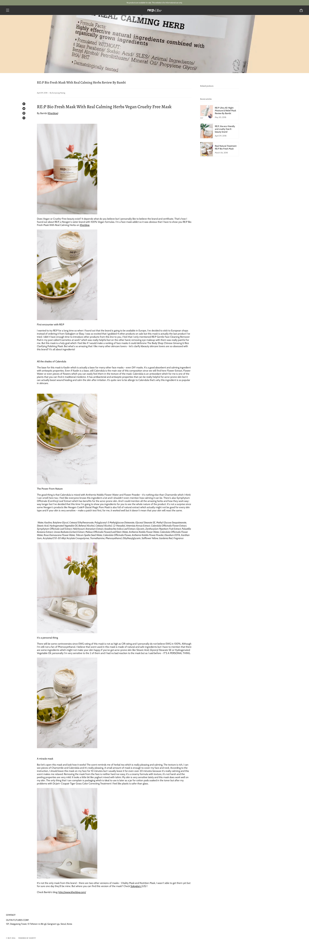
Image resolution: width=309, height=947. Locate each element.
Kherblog (53, 113)
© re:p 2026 (10, 938)
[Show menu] (8, 10)
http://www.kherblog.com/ (72, 892)
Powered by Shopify (27, 938)
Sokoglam (135, 886)
